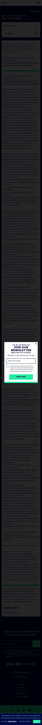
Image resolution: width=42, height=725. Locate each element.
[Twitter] (24, 711)
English (31, 11)
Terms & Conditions (21, 696)
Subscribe (21, 377)
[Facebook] (12, 711)
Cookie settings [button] (24, 721)
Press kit (21, 684)
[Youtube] (29, 711)
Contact (21, 690)
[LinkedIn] (18, 711)
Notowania (9, 33)
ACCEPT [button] (36, 721)
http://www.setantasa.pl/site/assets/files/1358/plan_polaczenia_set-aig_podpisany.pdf (20, 64)
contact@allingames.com (21, 672)
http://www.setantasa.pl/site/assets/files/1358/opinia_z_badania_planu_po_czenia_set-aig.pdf (21, 82)
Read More (12, 721)
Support (21, 687)
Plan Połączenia (11, 613)
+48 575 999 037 (21, 677)
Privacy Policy (20, 366)
